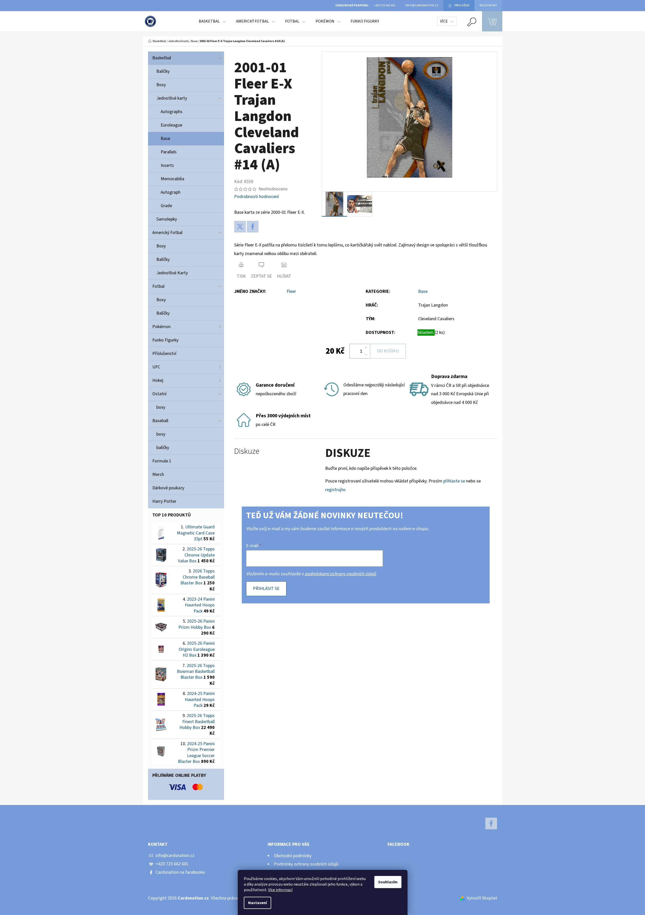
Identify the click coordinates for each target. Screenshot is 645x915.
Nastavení (257, 903)
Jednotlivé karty (171, 98)
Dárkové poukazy (168, 488)
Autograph (170, 192)
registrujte (335, 490)
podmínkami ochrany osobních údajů (340, 574)
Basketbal (161, 58)
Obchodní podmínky (292, 856)
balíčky (162, 447)
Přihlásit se (266, 588)
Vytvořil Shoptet (482, 898)
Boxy (161, 85)
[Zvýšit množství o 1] (365, 347)
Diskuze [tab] (246, 451)
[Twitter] (240, 226)
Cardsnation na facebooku (180, 872)
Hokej (157, 380)
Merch (158, 474)
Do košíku (388, 351)
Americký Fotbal (167, 232)
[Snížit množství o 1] (365, 354)
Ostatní (159, 394)
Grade (166, 206)
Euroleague (171, 125)
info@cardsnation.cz (175, 855)
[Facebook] (253, 226)
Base (165, 138)
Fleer (291, 291)
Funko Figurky (165, 340)
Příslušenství (164, 353)
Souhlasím (388, 882)
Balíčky (163, 71)
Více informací (280, 890)
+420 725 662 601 (172, 864)
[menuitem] (212, 21)
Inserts (167, 165)
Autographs (171, 112)
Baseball (160, 421)
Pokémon (161, 327)
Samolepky (166, 219)
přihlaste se (454, 481)
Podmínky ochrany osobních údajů (306, 864)
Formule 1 (161, 461)
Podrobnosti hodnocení (256, 196)
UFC (156, 367)
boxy (160, 407)
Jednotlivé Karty (172, 273)
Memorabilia (172, 179)
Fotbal (158, 286)
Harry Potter (164, 501)
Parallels (169, 152)
